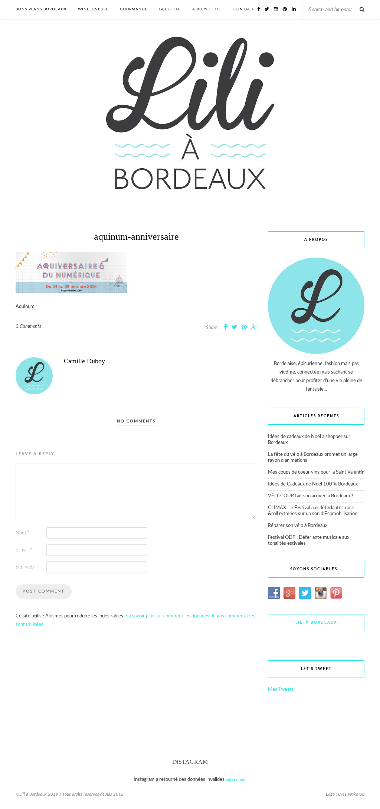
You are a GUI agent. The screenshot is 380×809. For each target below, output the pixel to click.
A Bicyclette (207, 9)
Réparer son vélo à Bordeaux (297, 525)
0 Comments (28, 326)
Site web (25, 567)
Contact (243, 9)
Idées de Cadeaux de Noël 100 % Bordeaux (313, 484)
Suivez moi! (236, 779)
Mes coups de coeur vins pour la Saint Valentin (316, 472)
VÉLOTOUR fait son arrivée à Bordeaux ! (310, 496)
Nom (22, 533)
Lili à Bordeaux (316, 622)
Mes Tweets (281, 689)
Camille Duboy (84, 361)
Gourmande (134, 9)
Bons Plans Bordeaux (41, 9)
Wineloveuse (93, 9)
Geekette (170, 9)
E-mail (24, 550)
